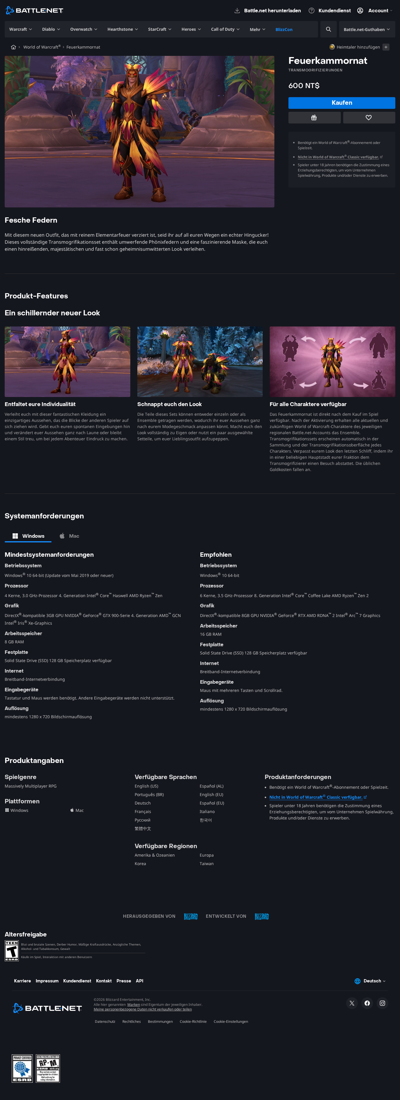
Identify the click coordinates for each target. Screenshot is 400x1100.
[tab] (28, 536)
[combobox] (323, 29)
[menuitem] (21, 29)
